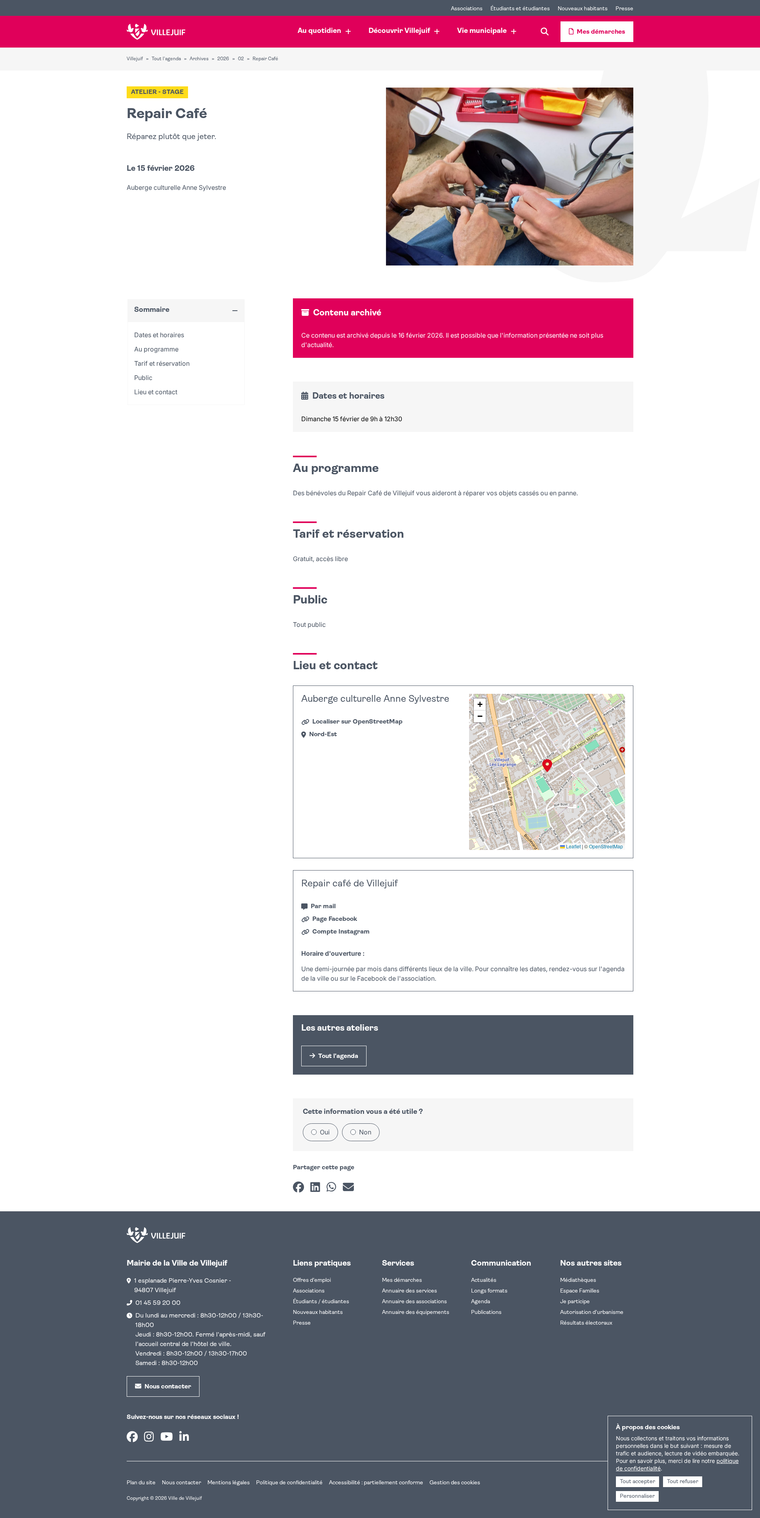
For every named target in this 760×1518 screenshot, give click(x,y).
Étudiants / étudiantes (321, 1302)
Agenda (480, 1302)
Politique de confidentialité (289, 1483)
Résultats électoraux (586, 1323)
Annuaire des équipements (415, 1313)
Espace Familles (579, 1291)
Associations (309, 1291)
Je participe (575, 1302)
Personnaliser (637, 1496)
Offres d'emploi (312, 1280)
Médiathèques (578, 1280)
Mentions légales (228, 1483)
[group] (547, 772)
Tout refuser (682, 1482)
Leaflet (573, 846)
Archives (199, 59)
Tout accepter (637, 1482)
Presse (302, 1323)
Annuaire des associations (414, 1302)
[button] (547, 765)
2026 (223, 59)
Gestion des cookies (454, 1483)
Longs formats (489, 1291)
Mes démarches (402, 1280)
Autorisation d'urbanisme (591, 1313)
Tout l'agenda (166, 59)
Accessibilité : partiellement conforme (376, 1483)
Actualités (483, 1280)
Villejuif (135, 59)
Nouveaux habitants (318, 1313)
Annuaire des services (409, 1291)
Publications (486, 1313)
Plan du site (141, 1483)
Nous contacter (181, 1483)
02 (241, 59)
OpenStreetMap (606, 846)
